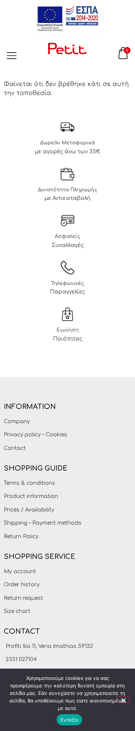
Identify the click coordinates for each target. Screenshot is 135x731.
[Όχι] (123, 699)
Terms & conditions (29, 483)
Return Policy (21, 536)
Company (17, 421)
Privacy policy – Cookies (35, 434)
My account (20, 571)
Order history (22, 584)
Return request (23, 598)
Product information (31, 496)
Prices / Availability (29, 510)
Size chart (17, 611)
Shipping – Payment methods (42, 523)
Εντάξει (69, 720)
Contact (15, 448)
